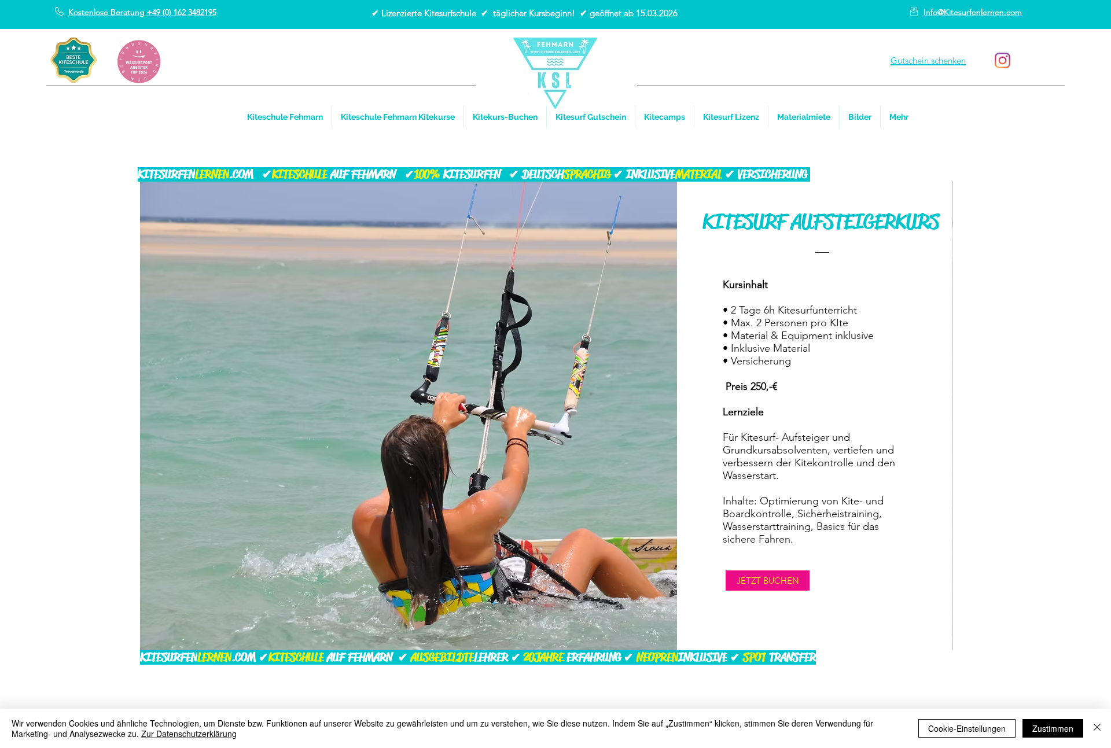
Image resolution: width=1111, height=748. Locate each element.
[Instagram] (1002, 60)
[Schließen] (1097, 728)
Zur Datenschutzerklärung (189, 733)
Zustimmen (1052, 728)
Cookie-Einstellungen (967, 728)
